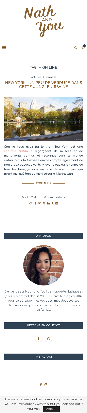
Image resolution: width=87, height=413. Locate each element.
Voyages (51, 77)
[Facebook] (39, 338)
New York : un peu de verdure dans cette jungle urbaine (43, 85)
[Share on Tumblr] (52, 203)
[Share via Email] (56, 203)
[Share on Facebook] (35, 203)
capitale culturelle (18, 151)
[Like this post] (30, 203)
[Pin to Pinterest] (44, 203)
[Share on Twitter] (39, 203)
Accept (51, 408)
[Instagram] (48, 338)
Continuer (43, 183)
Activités (36, 77)
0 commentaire (54, 197)
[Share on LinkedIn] (48, 203)
